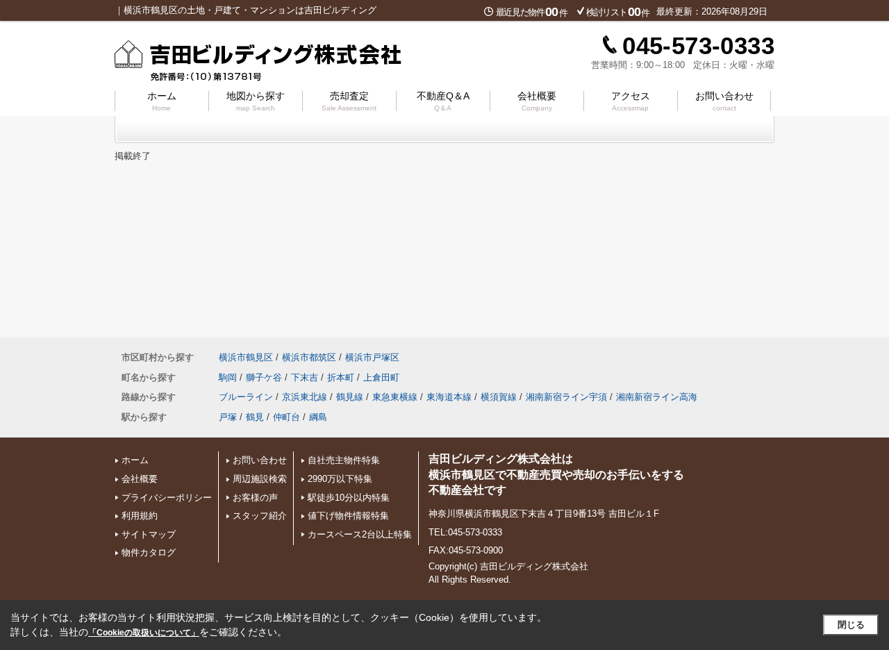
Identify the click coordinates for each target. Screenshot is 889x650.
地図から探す (255, 101)
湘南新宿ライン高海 (656, 397)
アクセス (630, 101)
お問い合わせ (724, 101)
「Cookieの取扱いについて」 (143, 633)
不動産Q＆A (443, 101)
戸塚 (228, 417)
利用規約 (140, 515)
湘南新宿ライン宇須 (566, 397)
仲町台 (286, 417)
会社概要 (536, 101)
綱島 (318, 417)
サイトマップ (149, 534)
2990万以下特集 (340, 479)
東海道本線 (449, 397)
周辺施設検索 (260, 479)
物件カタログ (149, 552)
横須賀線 (499, 397)
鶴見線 (349, 397)
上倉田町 (381, 377)
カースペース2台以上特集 (360, 534)
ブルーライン (246, 397)
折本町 (340, 377)
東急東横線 (394, 397)
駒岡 (228, 377)
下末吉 (304, 377)
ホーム (161, 101)
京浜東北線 (304, 397)
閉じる (851, 624)
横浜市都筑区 (309, 357)
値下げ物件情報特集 (348, 515)
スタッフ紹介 (260, 515)
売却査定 (349, 101)
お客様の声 (255, 497)
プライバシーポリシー (167, 497)
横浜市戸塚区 (372, 357)
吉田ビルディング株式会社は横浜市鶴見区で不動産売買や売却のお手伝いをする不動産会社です (556, 474)
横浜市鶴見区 (246, 357)
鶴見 (255, 417)
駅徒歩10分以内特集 (349, 497)
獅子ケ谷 (264, 377)
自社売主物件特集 (344, 460)
